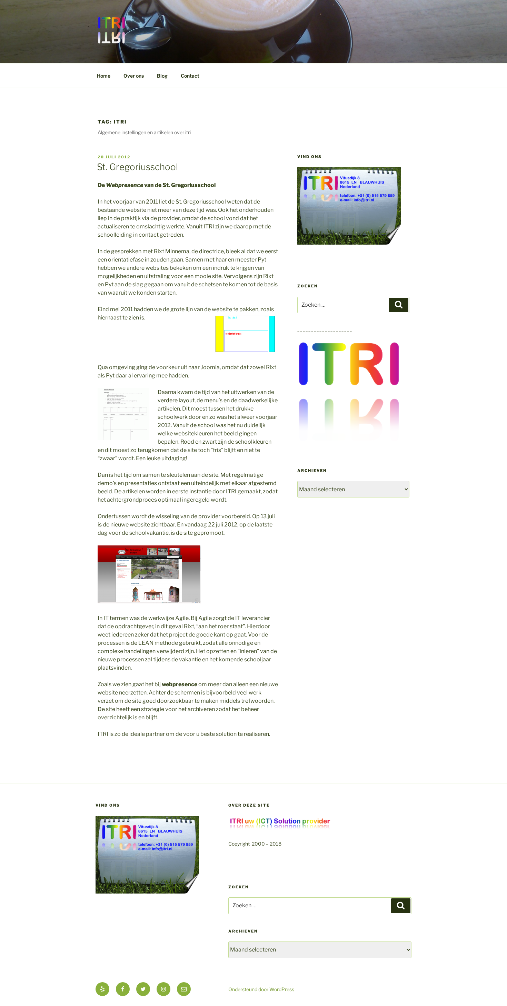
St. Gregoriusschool (137, 166)
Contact (190, 76)
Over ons (133, 76)
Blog (162, 76)
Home (103, 76)
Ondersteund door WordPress (261, 989)
